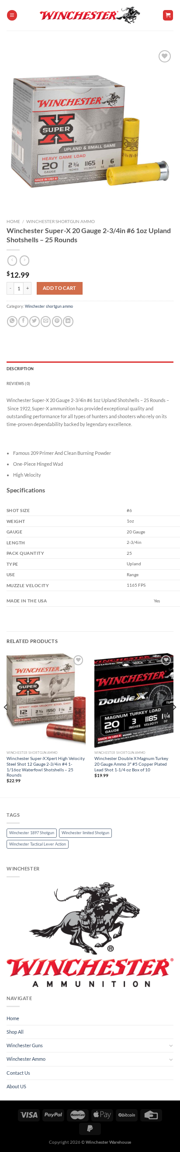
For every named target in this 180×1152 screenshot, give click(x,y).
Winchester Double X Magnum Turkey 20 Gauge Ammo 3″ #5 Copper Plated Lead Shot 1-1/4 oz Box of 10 (131, 764)
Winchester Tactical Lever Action (37, 844)
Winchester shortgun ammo (60, 221)
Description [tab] (20, 368)
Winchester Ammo (26, 1059)
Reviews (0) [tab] (18, 383)
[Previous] (6, 724)
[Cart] (168, 15)
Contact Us (18, 1073)
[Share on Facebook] (23, 321)
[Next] (174, 724)
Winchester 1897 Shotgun (31, 832)
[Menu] (12, 15)
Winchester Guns (25, 1045)
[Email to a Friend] (46, 321)
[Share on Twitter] (34, 321)
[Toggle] (171, 1045)
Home (13, 221)
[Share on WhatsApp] (12, 321)
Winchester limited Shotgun (85, 832)
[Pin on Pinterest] (57, 321)
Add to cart (59, 288)
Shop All (15, 1032)
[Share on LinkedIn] (68, 321)
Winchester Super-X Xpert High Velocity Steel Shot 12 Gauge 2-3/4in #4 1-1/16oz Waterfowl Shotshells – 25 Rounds (46, 766)
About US (16, 1086)
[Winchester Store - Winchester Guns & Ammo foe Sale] (90, 15)
